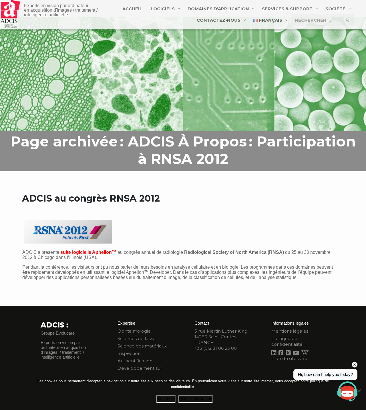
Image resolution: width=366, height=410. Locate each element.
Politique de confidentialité (287, 341)
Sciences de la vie (137, 338)
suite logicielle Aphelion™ (88, 252)
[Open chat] (347, 391)
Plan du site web (289, 358)
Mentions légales (289, 331)
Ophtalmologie (134, 331)
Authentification (135, 360)
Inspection (129, 353)
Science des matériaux (142, 346)
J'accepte (166, 398)
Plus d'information (195, 398)
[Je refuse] (359, 390)
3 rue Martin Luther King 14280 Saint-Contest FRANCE (220, 336)
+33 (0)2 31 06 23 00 (215, 348)
